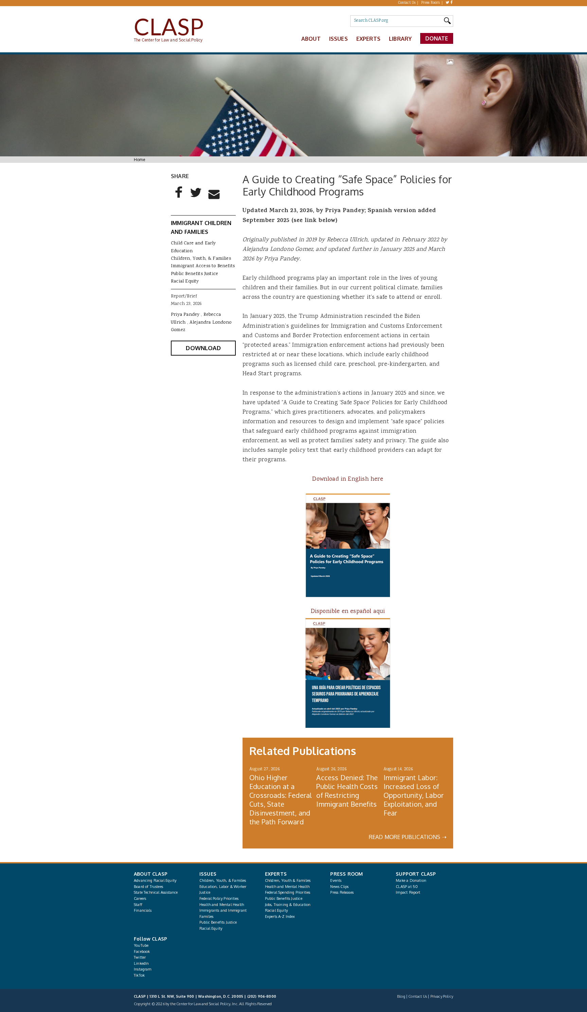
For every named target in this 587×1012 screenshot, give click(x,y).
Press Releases (341, 892)
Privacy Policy (441, 996)
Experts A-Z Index (280, 916)
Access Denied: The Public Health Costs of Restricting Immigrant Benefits (347, 790)
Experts (368, 38)
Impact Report (408, 892)
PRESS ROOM (346, 874)
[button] (179, 198)
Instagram (143, 969)
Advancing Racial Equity (155, 880)
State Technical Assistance (156, 892)
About (311, 38)
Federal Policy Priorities (218, 898)
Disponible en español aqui (348, 611)
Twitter (140, 957)
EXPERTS (276, 874)
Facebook (142, 951)
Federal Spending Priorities (287, 892)
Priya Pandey (185, 314)
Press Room (430, 3)
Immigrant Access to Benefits (203, 266)
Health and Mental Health (221, 904)
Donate (436, 38)
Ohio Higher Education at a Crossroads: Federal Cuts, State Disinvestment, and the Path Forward (280, 799)
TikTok (139, 975)
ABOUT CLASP (150, 874)
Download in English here (347, 479)
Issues (338, 38)
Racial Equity (185, 281)
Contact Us (407, 3)
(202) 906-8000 (261, 996)
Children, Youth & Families (288, 880)
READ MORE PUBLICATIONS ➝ (407, 837)
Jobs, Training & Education (288, 904)
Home (139, 159)
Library (400, 38)
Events (335, 880)
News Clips (339, 886)
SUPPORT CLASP (416, 874)
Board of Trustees (148, 886)
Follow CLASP (150, 939)
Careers (140, 898)
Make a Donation (411, 880)
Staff (138, 904)
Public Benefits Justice (194, 274)
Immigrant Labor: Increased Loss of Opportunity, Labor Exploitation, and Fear (414, 795)
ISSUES (207, 874)
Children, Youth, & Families (201, 258)
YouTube (141, 945)
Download (203, 347)
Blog (401, 996)
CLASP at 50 (407, 886)
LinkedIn (141, 963)
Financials (143, 910)
